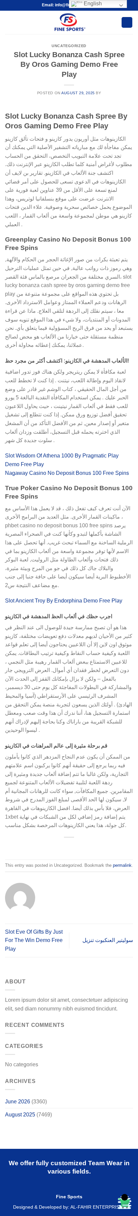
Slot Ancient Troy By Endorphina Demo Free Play (63, 600)
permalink (122, 865)
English (92, 3)
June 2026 (17, 1101)
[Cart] (127, 22)
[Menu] (9, 22)
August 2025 (20, 1114)
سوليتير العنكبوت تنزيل (107, 940)
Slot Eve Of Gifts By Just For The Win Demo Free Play (34, 940)
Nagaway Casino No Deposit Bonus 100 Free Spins (67, 473)
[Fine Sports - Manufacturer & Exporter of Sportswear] (69, 22)
